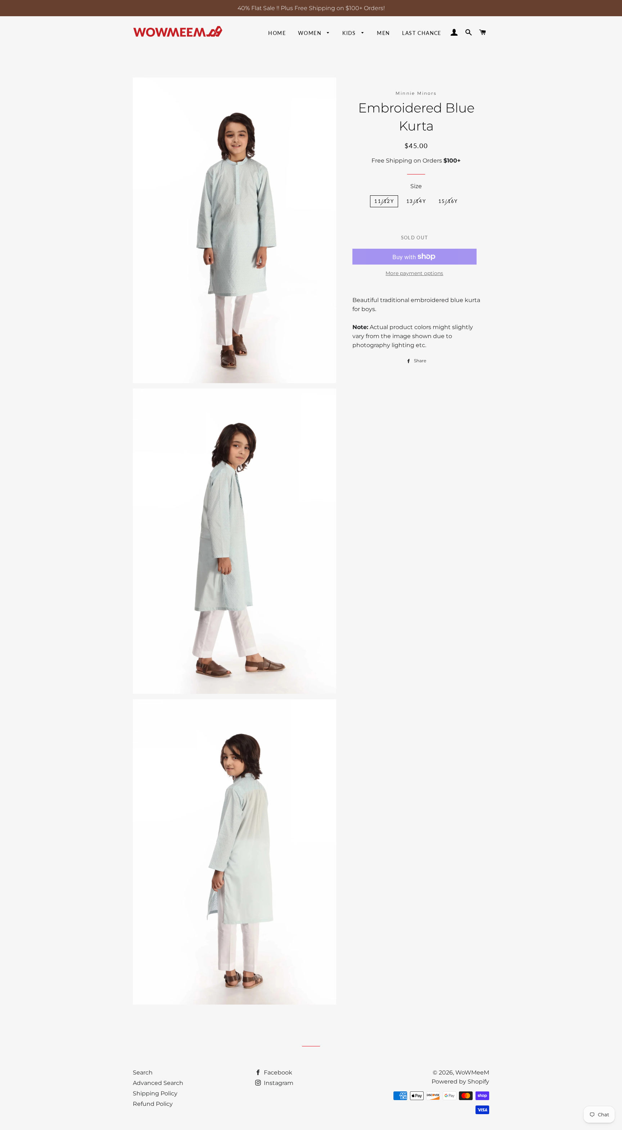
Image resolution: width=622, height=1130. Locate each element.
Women (310, 33)
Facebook (277, 1072)
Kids (350, 33)
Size (416, 186)
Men (383, 33)
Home (277, 33)
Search (143, 1072)
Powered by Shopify (460, 1081)
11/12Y (384, 201)
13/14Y (416, 201)
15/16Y (448, 201)
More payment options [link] (414, 273)
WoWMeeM (472, 1072)
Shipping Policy (155, 1093)
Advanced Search (158, 1083)
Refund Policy (153, 1103)
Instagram (277, 1083)
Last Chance (421, 33)
